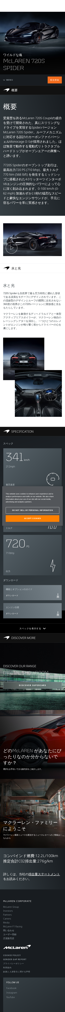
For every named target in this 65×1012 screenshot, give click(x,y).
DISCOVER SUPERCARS (32, 685)
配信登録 (54, 80)
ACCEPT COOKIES (32, 518)
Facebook (11, 988)
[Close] (58, 490)
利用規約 (7, 967)
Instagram (11, 992)
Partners (7, 914)
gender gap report (15, 959)
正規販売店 (8, 938)
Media (6, 922)
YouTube (10, 997)
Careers (7, 918)
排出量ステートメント (44, 874)
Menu (9, 80)
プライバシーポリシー (13, 963)
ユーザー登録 (9, 934)
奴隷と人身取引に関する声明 (16, 971)
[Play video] (11, 248)
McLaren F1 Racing (12, 926)
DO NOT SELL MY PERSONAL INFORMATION (32, 510)
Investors (8, 910)
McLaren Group (11, 906)
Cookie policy (12, 955)
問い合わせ (8, 930)
